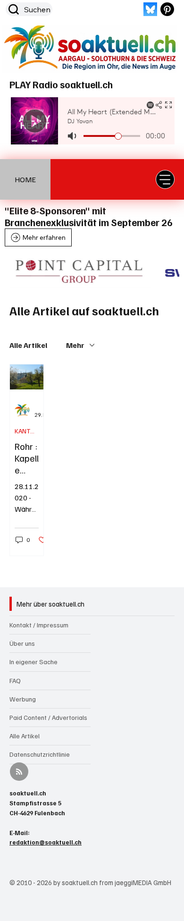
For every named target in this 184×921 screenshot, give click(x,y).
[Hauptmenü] (165, 179)
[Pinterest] (167, 9)
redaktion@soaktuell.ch (45, 842)
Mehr (75, 345)
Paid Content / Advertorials (48, 717)
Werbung (22, 699)
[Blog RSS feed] (19, 772)
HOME (25, 179)
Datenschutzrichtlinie (39, 754)
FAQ (15, 680)
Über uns (22, 643)
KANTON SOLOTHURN (27, 431)
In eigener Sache (33, 662)
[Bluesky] (150, 9)
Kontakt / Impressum (38, 625)
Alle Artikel (28, 345)
